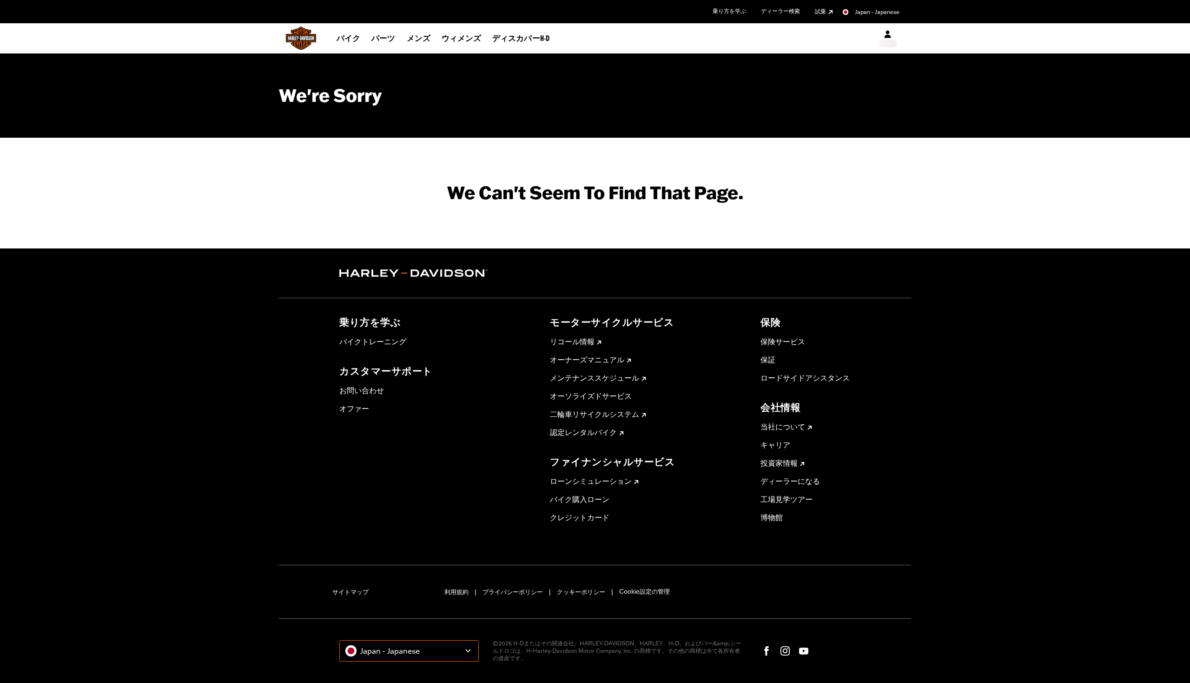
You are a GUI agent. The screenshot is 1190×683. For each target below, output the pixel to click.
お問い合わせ (361, 390)
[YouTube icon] (803, 650)
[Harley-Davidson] (437, 273)
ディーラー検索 (780, 10)
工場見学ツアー (786, 499)
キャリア (775, 444)
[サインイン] (887, 38)
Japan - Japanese (877, 11)
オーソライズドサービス (591, 396)
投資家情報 (779, 463)
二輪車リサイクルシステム (594, 414)
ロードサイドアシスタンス (805, 377)
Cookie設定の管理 (644, 591)
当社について (782, 426)
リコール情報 (572, 341)
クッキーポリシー (581, 592)
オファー (354, 408)
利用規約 (456, 592)
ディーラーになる (790, 481)
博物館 (771, 517)
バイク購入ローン (579, 499)
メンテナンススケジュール (594, 377)
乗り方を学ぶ (729, 10)
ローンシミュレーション (591, 481)
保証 (767, 359)
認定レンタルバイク (583, 432)
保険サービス (782, 341)
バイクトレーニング (372, 341)
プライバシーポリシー (513, 592)
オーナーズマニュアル (587, 359)
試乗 (820, 11)
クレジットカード (579, 517)
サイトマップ (350, 592)
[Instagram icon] (785, 650)
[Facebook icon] (766, 650)
